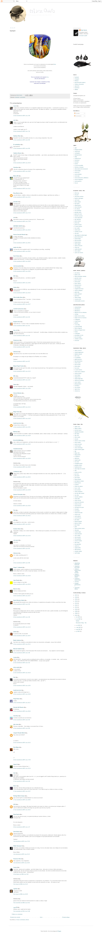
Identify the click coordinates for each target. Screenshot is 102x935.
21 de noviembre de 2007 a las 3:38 (21, 652)
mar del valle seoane (79, 493)
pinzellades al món (79, 335)
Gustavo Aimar (17, 528)
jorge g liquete (78, 479)
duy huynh (77, 203)
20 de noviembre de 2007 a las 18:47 (21, 635)
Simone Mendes (17, 393)
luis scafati (77, 228)
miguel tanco (77, 376)
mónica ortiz (77, 514)
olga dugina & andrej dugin (81, 235)
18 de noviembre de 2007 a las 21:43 (21, 535)
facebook (77, 77)
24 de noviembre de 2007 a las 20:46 (21, 711)
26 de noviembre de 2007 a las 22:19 (21, 768)
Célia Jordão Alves (18, 297)
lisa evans (77, 368)
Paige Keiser (16, 698)
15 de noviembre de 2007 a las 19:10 (21, 230)
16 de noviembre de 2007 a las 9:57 (21, 361)
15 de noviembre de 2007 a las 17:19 (21, 212)
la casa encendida (79, 165)
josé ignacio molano (79, 481)
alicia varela (16, 667)
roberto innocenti (78, 245)
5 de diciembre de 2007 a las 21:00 (21, 862)
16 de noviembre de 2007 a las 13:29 (21, 418)
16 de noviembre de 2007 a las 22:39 (21, 489)
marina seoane (78, 373)
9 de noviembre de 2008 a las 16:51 (21, 902)
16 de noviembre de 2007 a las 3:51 (21, 325)
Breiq (55, 64)
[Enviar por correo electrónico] (26, 95)
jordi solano (77, 477)
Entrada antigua (65, 917)
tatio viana (15, 724)
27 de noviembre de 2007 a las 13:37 (21, 791)
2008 (76, 613)
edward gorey (78, 205)
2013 (76, 603)
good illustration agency (80, 82)
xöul (14, 120)
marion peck (77, 229)
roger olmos (77, 389)
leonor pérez (77, 366)
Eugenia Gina (16, 321)
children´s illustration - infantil (77, 576)
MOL (14, 376)
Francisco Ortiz (17, 858)
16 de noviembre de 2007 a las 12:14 (21, 407)
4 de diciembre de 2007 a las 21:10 (21, 854)
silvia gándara (78, 539)
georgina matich (78, 465)
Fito (14, 510)
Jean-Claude (16, 580)
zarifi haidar (77, 553)
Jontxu (15, 287)
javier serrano (78, 221)
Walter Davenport (17, 846)
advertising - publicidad (77, 563)
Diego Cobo (16, 411)
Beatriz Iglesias (17, 640)
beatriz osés (77, 274)
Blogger (59, 931)
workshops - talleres (77, 588)
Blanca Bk (15, 175)
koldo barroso (78, 482)
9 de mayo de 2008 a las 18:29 (20, 894)
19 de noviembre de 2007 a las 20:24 (21, 584)
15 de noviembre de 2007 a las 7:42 (21, 131)
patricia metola (78, 523)
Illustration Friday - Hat (81, 622)
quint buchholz (78, 240)
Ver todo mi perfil (83, 35)
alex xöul (77, 435)
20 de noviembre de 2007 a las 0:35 (21, 604)
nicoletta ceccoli (78, 231)
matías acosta (78, 503)
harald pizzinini (17, 423)
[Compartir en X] (29, 95)
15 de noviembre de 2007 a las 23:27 (21, 304)
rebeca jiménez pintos (80, 528)
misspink (77, 509)
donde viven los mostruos (80, 317)
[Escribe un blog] (27, 95)
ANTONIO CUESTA (18, 226)
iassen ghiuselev (78, 217)
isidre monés (77, 362)
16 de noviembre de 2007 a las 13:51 (21, 427)
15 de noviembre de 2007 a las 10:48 (21, 171)
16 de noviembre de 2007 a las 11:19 (21, 371)
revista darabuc (78, 174)
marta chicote (78, 500)
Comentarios (78, 116)
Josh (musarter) (17, 266)
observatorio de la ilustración (81, 169)
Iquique (77, 620)
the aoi (76, 183)
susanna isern (78, 299)
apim (76, 147)
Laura (14, 106)
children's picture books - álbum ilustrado (78, 570)
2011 (76, 607)
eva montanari (78, 210)
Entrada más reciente (15, 917)
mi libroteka (77, 333)
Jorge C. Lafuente (17, 567)
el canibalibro (78, 357)
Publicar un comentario (17, 914)
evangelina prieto (78, 463)
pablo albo (77, 292)
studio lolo (16, 247)
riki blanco (77, 385)
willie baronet (78, 549)
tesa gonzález (78, 544)
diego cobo (77, 453)
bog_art (15, 330)
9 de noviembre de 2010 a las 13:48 (21, 911)
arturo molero (78, 442)
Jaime (14, 384)
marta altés (77, 498)
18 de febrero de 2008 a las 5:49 (20, 874)
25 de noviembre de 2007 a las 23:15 (21, 742)
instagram (77, 79)
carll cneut (77, 200)
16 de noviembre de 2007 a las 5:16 (21, 335)
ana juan (76, 194)
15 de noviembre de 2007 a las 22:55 (21, 282)
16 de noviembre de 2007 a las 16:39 (21, 458)
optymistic (77, 86)
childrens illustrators (79, 84)
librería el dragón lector (80, 330)
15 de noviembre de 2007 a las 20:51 (21, 242)
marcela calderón (78, 496)
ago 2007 (78, 629)
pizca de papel (78, 337)
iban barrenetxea (78, 361)
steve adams (78, 250)
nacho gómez (78, 516)
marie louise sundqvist (80, 371)
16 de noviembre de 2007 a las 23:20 (21, 505)
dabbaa (76, 89)
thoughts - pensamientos (77, 585)
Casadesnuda (16, 448)
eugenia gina (77, 460)
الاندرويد (15, 907)
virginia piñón (78, 547)
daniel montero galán (79, 449)
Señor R (15, 764)
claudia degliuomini (79, 352)
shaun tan (77, 247)
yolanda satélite (78, 551)
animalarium (77, 308)
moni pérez (77, 510)
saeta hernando (78, 533)
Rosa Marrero (16, 193)
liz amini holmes (78, 226)
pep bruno (77, 295)
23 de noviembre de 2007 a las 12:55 (21, 685)
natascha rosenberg (79, 380)
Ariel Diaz (15, 715)
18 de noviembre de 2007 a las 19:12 (21, 515)
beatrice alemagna (79, 198)
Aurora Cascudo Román (19, 234)
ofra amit (77, 233)
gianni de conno (78, 214)
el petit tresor (78, 321)
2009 (76, 611)
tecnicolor (77, 340)
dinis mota (77, 355)
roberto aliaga (78, 297)
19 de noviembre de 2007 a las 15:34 (21, 575)
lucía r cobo (77, 488)
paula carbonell (78, 294)
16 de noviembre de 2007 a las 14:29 (21, 435)
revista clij (77, 172)
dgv (75, 451)
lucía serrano (78, 489)
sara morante (78, 537)
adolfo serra (77, 426)
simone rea (77, 391)
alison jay (77, 193)
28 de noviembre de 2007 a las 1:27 (21, 827)
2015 (76, 599)
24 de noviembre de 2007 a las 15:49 (21, 694)
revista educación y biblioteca (81, 177)
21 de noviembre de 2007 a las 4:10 (21, 662)
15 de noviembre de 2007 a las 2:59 (21, 115)
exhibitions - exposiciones (78, 579)
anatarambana (78, 307)
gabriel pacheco (78, 359)
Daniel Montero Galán (18, 600)
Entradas (77, 113)
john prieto (77, 475)
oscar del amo (78, 518)
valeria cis (77, 546)
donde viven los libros (80, 316)
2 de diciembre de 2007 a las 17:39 (21, 841)
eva (14, 217)
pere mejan (77, 525)
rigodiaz (15, 888)
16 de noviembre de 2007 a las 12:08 (21, 388)
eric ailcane (77, 208)
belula (14, 631)
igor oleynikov (78, 219)
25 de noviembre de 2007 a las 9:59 (21, 728)
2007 (76, 615)
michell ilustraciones (18, 308)
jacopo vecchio (78, 472)
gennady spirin (78, 212)
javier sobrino (78, 283)
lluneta (76, 331)
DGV (14, 276)
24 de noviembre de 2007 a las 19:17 (21, 702)
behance (76, 80)
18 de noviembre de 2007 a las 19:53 (21, 524)
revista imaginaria (79, 179)
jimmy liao (77, 222)
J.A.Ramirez (16, 471)
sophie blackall (78, 249)
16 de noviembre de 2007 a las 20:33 (21, 477)
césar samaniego (78, 447)
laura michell (77, 364)
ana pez (76, 439)
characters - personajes (20, 97)
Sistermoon (16, 340)
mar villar (77, 495)
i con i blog (77, 324)
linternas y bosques (79, 167)
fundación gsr (78, 158)
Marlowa (15, 431)
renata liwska (78, 242)
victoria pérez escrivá (79, 301)
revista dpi (77, 176)
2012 (76, 605)
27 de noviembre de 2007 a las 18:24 (21, 809)
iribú (75, 470)
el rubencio (77, 456)
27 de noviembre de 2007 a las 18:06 (21, 799)
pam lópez (77, 519)
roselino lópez (78, 532)
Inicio (41, 917)
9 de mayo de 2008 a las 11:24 (20, 884)
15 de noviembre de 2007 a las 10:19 (21, 162)
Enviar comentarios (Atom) (22, 919)
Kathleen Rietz (16, 136)
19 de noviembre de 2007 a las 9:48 (21, 562)
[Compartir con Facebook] (30, 95)
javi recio (77, 474)
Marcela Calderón (17, 648)
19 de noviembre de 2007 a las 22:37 (21, 595)
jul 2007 (78, 631)
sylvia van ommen (79, 252)
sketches (77, 581)
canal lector (77, 151)
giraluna (76, 323)
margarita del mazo (79, 288)
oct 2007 (78, 625)
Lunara (15, 657)
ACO (14, 804)
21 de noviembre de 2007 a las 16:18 (21, 672)
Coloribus (15, 167)
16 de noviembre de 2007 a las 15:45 (21, 444)
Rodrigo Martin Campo (19, 795)
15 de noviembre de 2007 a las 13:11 (21, 188)
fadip (76, 156)
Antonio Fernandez (18, 494)
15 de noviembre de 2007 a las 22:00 (21, 271)
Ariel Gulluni (16, 831)
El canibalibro (16, 144)
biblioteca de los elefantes (81, 312)
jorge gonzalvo (78, 285)
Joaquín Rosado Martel (19, 732)
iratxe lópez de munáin (80, 468)
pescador (15, 201)
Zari (14, 677)
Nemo (14, 785)
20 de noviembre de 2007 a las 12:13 (21, 627)
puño (76, 526)
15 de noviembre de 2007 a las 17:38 (21, 221)
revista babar (78, 170)
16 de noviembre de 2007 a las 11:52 (21, 379)
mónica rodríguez (79, 290)
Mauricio (15, 588)
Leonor (15, 867)
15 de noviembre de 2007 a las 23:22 (21, 292)
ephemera (77, 458)
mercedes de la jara (79, 507)
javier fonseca (78, 279)
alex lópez (77, 433)
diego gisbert (77, 454)
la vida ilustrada (78, 326)
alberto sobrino (78, 428)
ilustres (76, 163)
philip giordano (78, 383)
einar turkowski (78, 207)
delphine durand (78, 354)
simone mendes (78, 540)
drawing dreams (78, 155)
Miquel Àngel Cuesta (18, 366)
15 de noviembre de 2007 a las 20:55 (21, 251)
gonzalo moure (78, 278)
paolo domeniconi (79, 237)
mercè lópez (77, 375)
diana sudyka (78, 201)
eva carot (77, 461)
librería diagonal (78, 328)
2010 (76, 609)
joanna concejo (78, 224)
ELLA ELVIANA (17, 440)
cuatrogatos (77, 153)
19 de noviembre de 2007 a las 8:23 (21, 548)
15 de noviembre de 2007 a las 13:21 (21, 197)
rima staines (77, 387)
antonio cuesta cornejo (80, 440)
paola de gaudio (78, 521)
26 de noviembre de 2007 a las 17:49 (21, 759)
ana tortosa (77, 272)
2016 (76, 597)
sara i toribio (77, 535)
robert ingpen (78, 243)
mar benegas (78, 287)
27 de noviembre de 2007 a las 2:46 (21, 781)
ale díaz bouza (78, 430)
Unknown (15, 351)
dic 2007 (78, 617)
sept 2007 (78, 627)
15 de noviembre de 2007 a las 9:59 (21, 148)
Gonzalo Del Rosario (18, 707)
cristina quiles (78, 446)
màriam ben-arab (78, 512)
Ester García (16, 814)
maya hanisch (78, 505)
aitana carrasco (78, 350)
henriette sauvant (79, 215)
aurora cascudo (78, 444)
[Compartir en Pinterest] (32, 95)
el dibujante (77, 319)
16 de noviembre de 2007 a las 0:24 (21, 317)
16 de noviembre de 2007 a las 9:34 (21, 347)
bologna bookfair (78, 149)
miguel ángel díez (79, 378)
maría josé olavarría (79, 502)
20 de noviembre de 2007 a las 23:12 (21, 644)
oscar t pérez (78, 382)
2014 (76, 601)
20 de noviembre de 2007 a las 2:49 (21, 617)
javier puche (77, 281)
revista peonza (78, 181)
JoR (14, 520)
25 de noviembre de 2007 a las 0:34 (21, 719)
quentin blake (78, 238)
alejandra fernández (79, 432)
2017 (76, 595)
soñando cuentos (78, 338)
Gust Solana (16, 256)
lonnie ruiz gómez (79, 486)
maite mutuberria (78, 491)
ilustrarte (77, 162)
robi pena (15, 540)
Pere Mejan (16, 747)
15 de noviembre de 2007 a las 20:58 (21, 261)
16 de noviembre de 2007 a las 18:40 (21, 467)
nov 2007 (78, 619)
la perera (77, 484)
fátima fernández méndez (80, 276)
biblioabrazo (77, 310)
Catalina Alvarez (17, 153)
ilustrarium (77, 87)
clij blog (76, 314)
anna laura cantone (79, 196)
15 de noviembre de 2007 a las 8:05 (21, 140)
